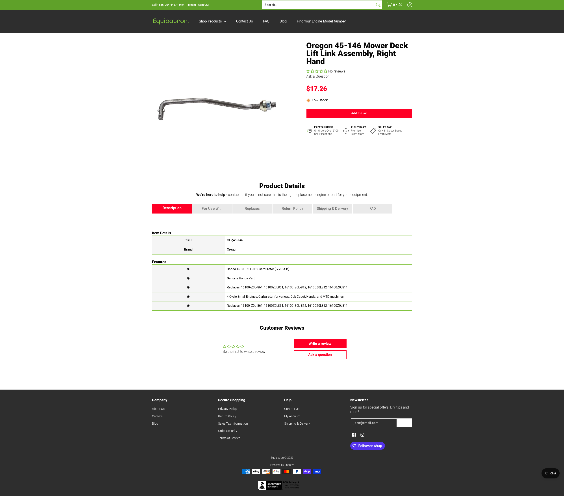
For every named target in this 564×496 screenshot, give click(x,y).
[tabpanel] (282, 262)
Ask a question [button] (320, 355)
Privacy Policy (227, 409)
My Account (292, 416)
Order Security (227, 431)
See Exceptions (323, 134)
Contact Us (291, 409)
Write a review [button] (320, 344)
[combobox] (318, 5)
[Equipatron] (170, 21)
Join (404, 423)
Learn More (357, 134)
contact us (236, 195)
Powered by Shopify (282, 464)
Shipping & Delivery (297, 423)
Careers (157, 416)
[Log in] (409, 5)
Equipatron (277, 457)
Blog (155, 423)
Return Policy (227, 416)
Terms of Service (229, 438)
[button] (317, 71)
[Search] (378, 5)
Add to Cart (359, 113)
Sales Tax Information (233, 423)
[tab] (172, 209)
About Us (158, 409)
